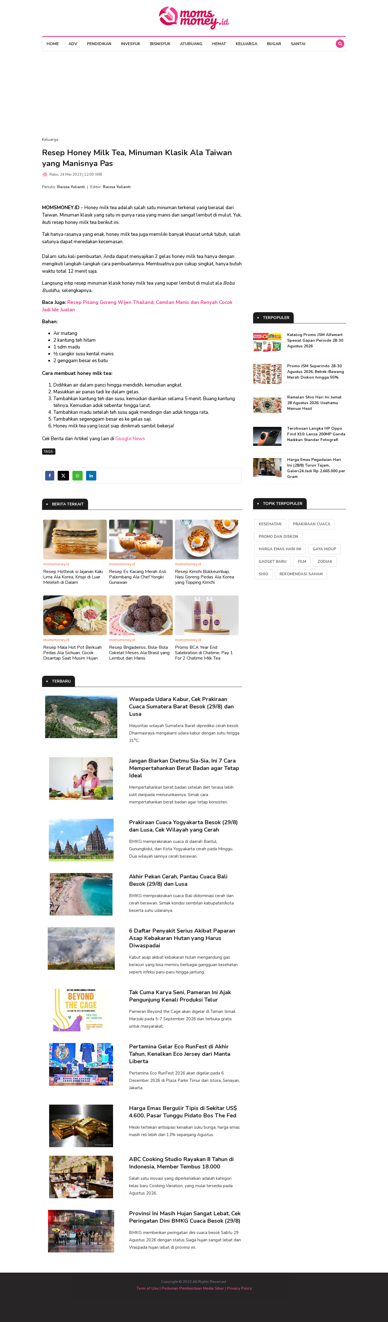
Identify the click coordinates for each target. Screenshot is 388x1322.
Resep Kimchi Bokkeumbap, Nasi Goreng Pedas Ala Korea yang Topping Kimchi (204, 577)
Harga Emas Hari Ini (280, 549)
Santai (298, 44)
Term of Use (147, 1288)
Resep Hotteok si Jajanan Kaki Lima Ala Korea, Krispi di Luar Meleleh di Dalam (73, 577)
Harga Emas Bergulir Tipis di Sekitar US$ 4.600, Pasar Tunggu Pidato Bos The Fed (183, 1111)
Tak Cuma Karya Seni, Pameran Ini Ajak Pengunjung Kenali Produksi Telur (180, 996)
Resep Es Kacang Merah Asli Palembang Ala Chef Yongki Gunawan (137, 577)
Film (302, 561)
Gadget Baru (273, 561)
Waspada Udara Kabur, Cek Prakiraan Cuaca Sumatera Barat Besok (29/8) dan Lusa (181, 706)
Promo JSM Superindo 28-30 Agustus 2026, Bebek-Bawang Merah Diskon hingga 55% (315, 371)
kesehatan (270, 524)
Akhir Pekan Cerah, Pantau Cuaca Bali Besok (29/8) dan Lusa (178, 880)
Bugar (274, 44)
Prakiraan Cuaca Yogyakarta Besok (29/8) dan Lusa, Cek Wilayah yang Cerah (183, 826)
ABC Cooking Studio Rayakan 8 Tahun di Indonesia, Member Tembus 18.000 (181, 1162)
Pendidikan (99, 44)
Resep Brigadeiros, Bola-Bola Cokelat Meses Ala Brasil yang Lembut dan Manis (139, 652)
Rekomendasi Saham (301, 574)
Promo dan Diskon (278, 536)
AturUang (191, 44)
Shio (263, 574)
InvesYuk (130, 44)
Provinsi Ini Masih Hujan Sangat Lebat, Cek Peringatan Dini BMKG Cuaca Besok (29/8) (185, 1217)
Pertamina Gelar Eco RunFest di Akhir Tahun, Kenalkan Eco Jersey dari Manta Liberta (179, 1054)
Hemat (219, 44)
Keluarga (246, 44)
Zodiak (325, 561)
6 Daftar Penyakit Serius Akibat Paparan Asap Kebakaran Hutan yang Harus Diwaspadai (182, 938)
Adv (72, 44)
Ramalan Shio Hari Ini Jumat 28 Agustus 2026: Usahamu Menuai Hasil (314, 402)
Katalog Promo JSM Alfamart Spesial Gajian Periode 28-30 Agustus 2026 (315, 340)
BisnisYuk (160, 44)
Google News (130, 438)
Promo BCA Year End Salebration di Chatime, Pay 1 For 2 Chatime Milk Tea (204, 652)
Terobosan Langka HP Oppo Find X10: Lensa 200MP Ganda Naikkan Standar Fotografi (316, 434)
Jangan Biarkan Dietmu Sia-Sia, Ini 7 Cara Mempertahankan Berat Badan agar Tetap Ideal (184, 768)
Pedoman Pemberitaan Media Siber (193, 1288)
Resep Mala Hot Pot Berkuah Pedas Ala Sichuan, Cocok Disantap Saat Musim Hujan (72, 652)
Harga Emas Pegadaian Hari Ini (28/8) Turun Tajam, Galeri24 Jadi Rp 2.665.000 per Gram (316, 468)
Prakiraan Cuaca (311, 524)
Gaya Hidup (324, 549)
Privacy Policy (239, 1288)
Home (53, 44)
